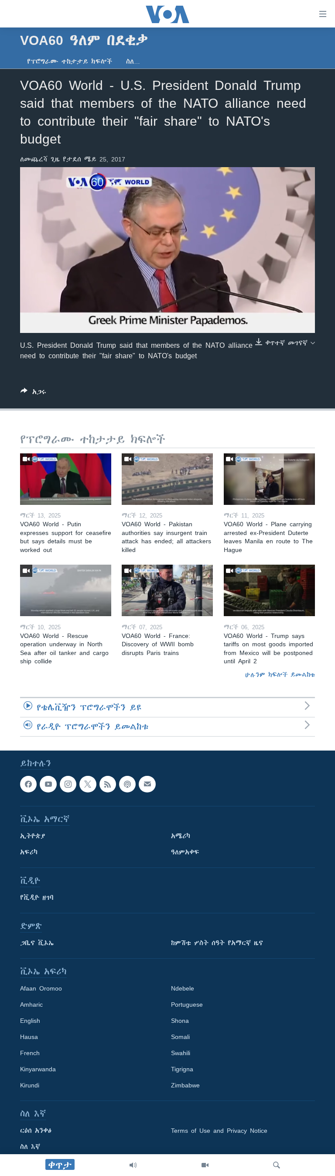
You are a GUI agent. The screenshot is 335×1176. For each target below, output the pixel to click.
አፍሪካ (29, 852)
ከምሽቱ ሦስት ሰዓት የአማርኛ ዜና (217, 943)
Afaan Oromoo (41, 988)
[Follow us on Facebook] (28, 784)
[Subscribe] (147, 784)
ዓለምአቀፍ (185, 852)
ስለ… (133, 61)
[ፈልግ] (276, 1165)
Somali (180, 1037)
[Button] (33, 393)
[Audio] (133, 1165)
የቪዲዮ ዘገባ (37, 898)
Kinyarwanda (38, 1069)
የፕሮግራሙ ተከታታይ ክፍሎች (69, 61)
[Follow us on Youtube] (48, 784)
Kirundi (29, 1085)
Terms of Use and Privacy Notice (219, 1131)
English (30, 1021)
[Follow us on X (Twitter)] (87, 784)
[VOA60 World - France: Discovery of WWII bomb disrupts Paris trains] (167, 590)
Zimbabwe (185, 1085)
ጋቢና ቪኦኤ (37, 943)
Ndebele (182, 988)
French (30, 1053)
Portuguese (187, 1004)
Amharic (31, 1004)
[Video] (205, 1165)
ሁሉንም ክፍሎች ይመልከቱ (280, 674)
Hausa (29, 1037)
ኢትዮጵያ (32, 836)
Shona (180, 1021)
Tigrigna (182, 1069)
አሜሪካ (180, 836)
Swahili (180, 1053)
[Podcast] (127, 784)
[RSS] (107, 784)
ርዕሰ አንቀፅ (35, 1131)
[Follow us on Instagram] (68, 784)
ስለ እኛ (30, 1147)
